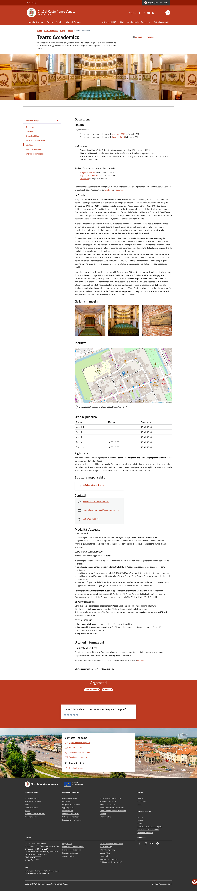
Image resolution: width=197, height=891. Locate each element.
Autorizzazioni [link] (67, 810)
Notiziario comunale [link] (145, 832)
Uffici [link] (122, 22)
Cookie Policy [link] (105, 852)
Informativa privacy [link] (107, 849)
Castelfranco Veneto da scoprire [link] (149, 826)
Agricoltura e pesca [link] (69, 798)
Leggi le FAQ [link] (67, 843)
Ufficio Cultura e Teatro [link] (93, 485)
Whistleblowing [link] (106, 846)
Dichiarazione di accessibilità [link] (111, 862)
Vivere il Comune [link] (73, 22)
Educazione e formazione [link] (72, 819)
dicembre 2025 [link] (118, 137)
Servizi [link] (59, 22)
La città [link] (140, 817)
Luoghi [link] (140, 820)
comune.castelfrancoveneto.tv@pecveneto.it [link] (42, 870)
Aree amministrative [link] (33, 801)
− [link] (78, 354)
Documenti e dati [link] (31, 816)
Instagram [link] (119, 189)
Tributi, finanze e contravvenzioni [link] (113, 810)
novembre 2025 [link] (119, 134)
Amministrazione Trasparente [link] (138, 22)
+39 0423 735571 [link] (91, 518)
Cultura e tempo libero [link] (71, 816)
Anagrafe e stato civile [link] (71, 804)
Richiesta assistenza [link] (70, 852)
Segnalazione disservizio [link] (71, 849)
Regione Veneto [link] (32, 3)
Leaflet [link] (152, 402)
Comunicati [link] (141, 801)
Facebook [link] (108, 189)
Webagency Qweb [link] (165, 884)
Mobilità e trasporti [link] (107, 804)
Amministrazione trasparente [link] (111, 843)
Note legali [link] (104, 856)
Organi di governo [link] (31, 798)
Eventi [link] (140, 823)
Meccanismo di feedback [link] (109, 859)
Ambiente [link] (66, 801)
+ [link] (78, 351)
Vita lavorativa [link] (105, 816)
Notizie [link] (140, 798)
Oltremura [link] (84, 178)
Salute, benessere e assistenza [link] (112, 807)
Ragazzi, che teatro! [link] (88, 175)
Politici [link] (27, 810)
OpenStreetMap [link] (160, 402)
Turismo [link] (103, 813)
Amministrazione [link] (36, 22)
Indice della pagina (32, 121)
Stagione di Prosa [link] (87, 172)
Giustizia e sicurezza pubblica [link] (111, 798)
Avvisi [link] (139, 804)
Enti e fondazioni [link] (31, 807)
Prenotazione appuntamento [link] (73, 846)
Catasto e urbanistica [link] (70, 813)
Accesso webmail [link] (68, 856)
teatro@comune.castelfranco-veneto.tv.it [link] (101, 510)
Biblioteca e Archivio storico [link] (148, 829)
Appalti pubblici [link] (68, 807)
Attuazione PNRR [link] (109, 22)
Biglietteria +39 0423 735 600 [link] (96, 501)
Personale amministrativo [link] (35, 813)
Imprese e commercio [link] (108, 801)
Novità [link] (50, 22)
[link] (156, 2)
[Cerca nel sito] (167, 12)
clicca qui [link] (141, 660)
